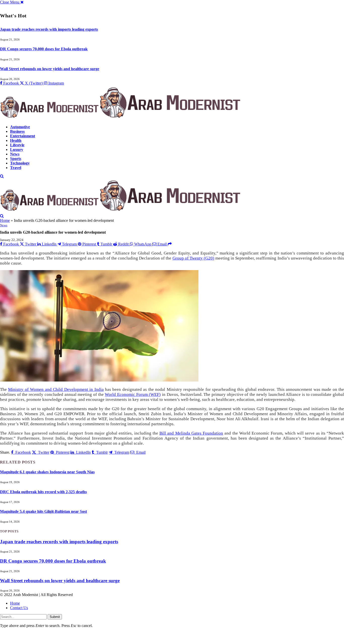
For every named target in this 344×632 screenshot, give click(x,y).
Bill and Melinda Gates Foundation (191, 433)
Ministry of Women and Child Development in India (56, 389)
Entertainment (22, 136)
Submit (55, 617)
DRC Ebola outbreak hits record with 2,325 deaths (43, 492)
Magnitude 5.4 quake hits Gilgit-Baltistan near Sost (43, 511)
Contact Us (19, 608)
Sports (15, 158)
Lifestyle (17, 145)
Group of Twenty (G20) (193, 258)
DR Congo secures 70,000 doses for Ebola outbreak (44, 49)
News (14, 154)
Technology (20, 163)
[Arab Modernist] (120, 118)
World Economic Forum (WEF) (133, 394)
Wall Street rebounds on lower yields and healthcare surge (49, 69)
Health (15, 140)
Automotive (20, 127)
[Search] (2, 176)
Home (5, 220)
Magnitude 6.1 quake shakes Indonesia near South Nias (47, 472)
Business (17, 131)
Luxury (16, 149)
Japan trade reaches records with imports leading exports (49, 29)
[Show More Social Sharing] (170, 244)
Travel (15, 167)
